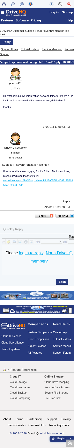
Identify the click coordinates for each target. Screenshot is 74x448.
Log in (54, 12)
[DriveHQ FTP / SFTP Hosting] (13, 4)
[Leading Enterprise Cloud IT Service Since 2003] (37, 309)
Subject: (5, 62)
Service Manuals (52, 49)
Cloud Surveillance (12, 342)
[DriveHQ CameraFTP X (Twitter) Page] (60, 4)
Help (69, 20)
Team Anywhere (10, 349)
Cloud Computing (20, 398)
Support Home (9, 49)
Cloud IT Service (11, 336)
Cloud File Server (20, 387)
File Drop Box (52, 398)
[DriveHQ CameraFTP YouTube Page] (69, 4)
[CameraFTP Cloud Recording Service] (22, 4)
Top (71, 236)
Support (52, 419)
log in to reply (31, 253)
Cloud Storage (18, 381)
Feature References (23, 369)
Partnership (35, 419)
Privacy (66, 419)
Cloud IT (15, 376)
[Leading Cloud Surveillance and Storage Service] (37, 295)
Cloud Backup (18, 392)
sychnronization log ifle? (27, 62)
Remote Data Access (57, 387)
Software (22, 20)
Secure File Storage (56, 392)
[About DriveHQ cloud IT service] (13, 328)
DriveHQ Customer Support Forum (22, 30)
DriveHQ (33, 433)
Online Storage (54, 376)
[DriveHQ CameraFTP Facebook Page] (51, 4)
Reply (6, 41)
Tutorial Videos (30, 49)
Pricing (36, 20)
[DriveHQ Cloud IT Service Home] (14, 13)
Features (7, 20)
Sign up (67, 12)
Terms (19, 419)
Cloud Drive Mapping (56, 381)
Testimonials (16, 425)
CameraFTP (36, 425)
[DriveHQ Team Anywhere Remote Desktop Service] (31, 4)
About (7, 419)
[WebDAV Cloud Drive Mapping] (4, 4)
